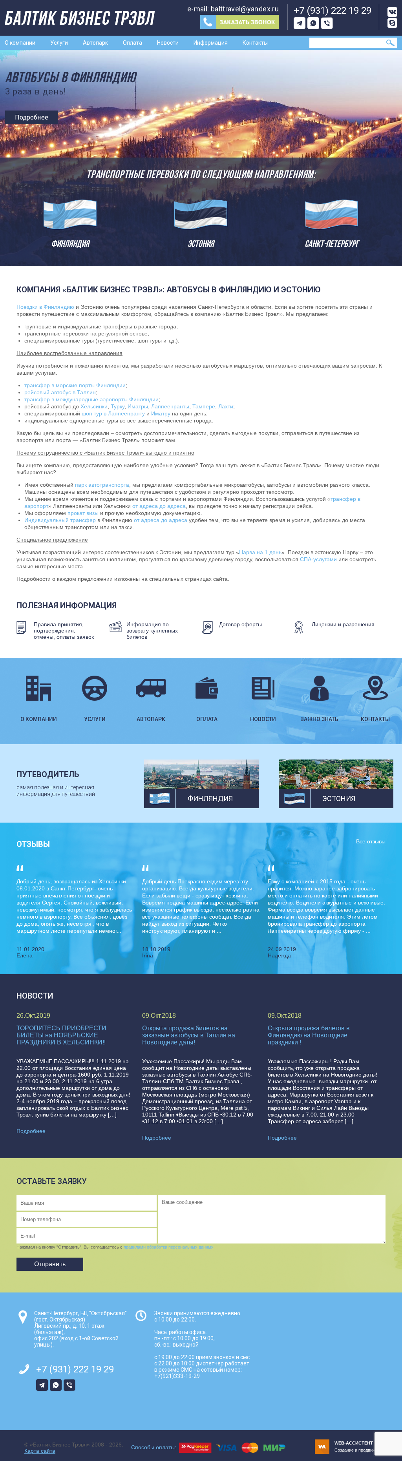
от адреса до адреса (159, 506)
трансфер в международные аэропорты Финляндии (91, 399)
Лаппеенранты (170, 406)
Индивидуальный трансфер (60, 520)
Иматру (160, 413)
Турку (117, 406)
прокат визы (83, 513)
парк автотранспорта (102, 485)
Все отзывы (371, 841)
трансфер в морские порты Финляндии (75, 385)
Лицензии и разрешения (343, 624)
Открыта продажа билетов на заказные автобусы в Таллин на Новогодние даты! (188, 1035)
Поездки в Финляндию (45, 307)
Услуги (59, 43)
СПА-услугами (318, 559)
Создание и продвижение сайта (365, 1446)
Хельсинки (94, 406)
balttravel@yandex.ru (245, 9)
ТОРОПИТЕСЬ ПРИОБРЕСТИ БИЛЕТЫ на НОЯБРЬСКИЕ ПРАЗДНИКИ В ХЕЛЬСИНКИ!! (61, 1035)
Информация (211, 43)
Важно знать (319, 719)
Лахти (225, 406)
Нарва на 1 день (260, 552)
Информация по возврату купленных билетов (152, 630)
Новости (168, 43)
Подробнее (31, 117)
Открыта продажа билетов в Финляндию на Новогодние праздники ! (309, 1035)
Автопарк (95, 43)
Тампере (203, 406)
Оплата (132, 43)
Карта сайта (39, 1451)
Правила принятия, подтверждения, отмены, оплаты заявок (64, 630)
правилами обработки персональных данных (169, 1247)
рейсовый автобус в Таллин (60, 392)
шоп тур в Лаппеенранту (113, 413)
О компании (20, 43)
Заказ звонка (239, 22)
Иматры (138, 406)
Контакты (255, 43)
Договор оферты (240, 624)
